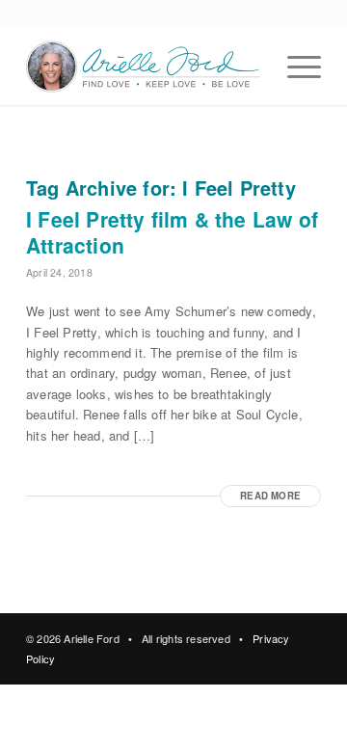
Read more (270, 495)
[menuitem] (294, 66)
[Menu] (294, 66)
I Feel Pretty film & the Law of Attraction (172, 231)
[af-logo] (144, 66)
